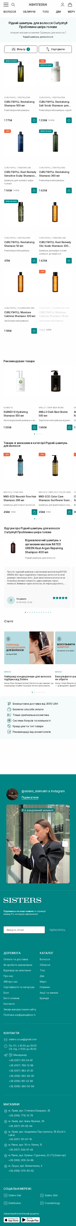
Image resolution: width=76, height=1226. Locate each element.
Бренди (44, 998)
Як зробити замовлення (18, 964)
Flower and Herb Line (27, 308)
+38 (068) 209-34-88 (21, 1160)
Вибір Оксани (11, 61)
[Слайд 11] (48, 612)
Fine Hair (18, 492)
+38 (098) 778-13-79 (20, 1115)
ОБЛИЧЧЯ (29, 11)
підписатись (57, 930)
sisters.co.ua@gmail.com (23, 1039)
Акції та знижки (49, 992)
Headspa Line (24, 168)
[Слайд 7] (39, 612)
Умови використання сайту (20, 1009)
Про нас (8, 975)
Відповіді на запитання (17, 970)
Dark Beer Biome (55, 407)
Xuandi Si (8, 407)
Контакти (9, 1003)
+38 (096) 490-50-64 (21, 1086)
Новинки (45, 987)
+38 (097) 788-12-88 (21, 1065)
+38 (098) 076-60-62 (21, 1170)
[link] (70, 4)
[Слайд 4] (32, 612)
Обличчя (45, 964)
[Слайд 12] (50, 612)
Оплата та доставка (16, 959)
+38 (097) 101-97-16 (20, 1139)
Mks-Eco (8, 492)
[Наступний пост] (65, 844)
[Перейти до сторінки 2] (36, 518)
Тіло (42, 970)
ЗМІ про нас (10, 981)
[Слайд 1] (25, 612)
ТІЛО (45, 11)
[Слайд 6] (36, 612)
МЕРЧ (71, 11)
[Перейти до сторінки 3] (39, 518)
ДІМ (58, 11)
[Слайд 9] (43, 612)
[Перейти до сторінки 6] (43, 692)
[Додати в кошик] (34, 120)
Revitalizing (24, 97)
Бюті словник (11, 998)
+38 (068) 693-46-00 (21, 1075)
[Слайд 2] (27, 612)
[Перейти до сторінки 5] (41, 692)
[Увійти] (62, 4)
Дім (42, 975)
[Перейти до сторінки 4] (41, 518)
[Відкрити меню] (6, 4)
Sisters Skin (51, 1195)
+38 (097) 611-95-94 (20, 1126)
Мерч (43, 981)
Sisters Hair (14, 1195)
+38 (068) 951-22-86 (21, 1080)
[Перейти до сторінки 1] (34, 518)
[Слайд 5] (34, 612)
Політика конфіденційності (20, 1014)
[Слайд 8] (41, 612)
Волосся (45, 959)
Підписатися (30, 797)
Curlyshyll (10, 97)
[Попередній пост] (11, 844)
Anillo (42, 407)
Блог (6, 992)
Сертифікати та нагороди (19, 987)
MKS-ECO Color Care (60, 492)
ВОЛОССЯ (10, 11)
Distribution (14, 1203)
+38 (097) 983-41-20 (21, 1070)
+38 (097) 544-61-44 (20, 1149)
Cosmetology (52, 1203)
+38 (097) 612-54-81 (21, 1060)
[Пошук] (13, 4)
